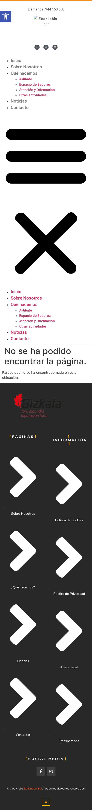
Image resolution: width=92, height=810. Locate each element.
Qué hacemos (24, 73)
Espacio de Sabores (35, 84)
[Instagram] (46, 47)
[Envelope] (55, 47)
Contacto (20, 107)
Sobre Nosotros (26, 66)
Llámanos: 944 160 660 (46, 9)
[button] (46, 199)
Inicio (16, 60)
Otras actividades (33, 95)
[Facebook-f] (37, 47)
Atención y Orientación (37, 90)
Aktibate (25, 79)
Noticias (19, 101)
